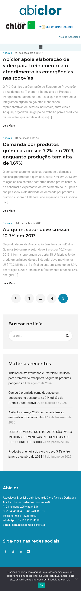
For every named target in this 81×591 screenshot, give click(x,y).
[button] (40, 47)
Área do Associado (69, 36)
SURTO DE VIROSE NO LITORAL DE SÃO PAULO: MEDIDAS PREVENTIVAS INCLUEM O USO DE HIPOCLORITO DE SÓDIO (40, 437)
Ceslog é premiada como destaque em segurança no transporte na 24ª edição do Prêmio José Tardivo (35, 398)
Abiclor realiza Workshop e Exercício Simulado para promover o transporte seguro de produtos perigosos (39, 378)
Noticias (7, 52)
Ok (41, 585)
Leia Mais (9, 125)
